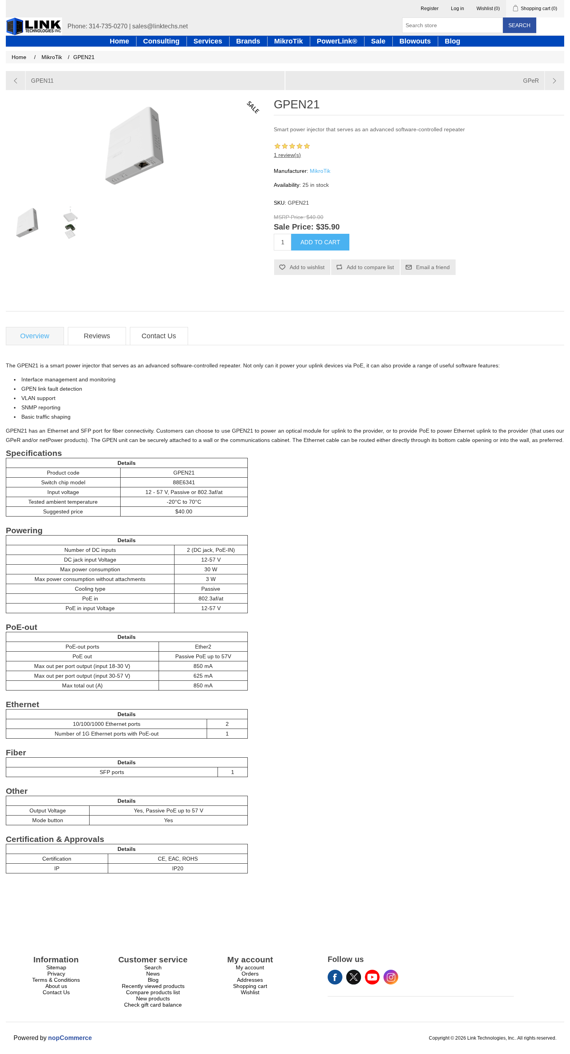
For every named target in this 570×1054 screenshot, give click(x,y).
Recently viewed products (153, 986)
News (153, 974)
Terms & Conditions (56, 980)
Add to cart (320, 242)
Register (430, 8)
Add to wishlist (307, 267)
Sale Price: (294, 227)
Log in (457, 8)
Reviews (97, 336)
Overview (34, 336)
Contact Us (159, 336)
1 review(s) (287, 155)
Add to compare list (370, 267)
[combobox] (452, 25)
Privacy (56, 974)
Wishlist (250, 992)
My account (250, 967)
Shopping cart (250, 986)
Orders (250, 974)
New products (153, 998)
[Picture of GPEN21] (27, 224)
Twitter (353, 977)
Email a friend (433, 267)
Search (519, 25)
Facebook (335, 977)
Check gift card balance (153, 1005)
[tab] (35, 336)
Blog (153, 980)
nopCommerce (70, 1038)
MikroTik (320, 171)
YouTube (372, 977)
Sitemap (56, 967)
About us (56, 986)
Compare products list (153, 992)
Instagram (390, 977)
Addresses (250, 980)
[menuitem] (56, 967)
